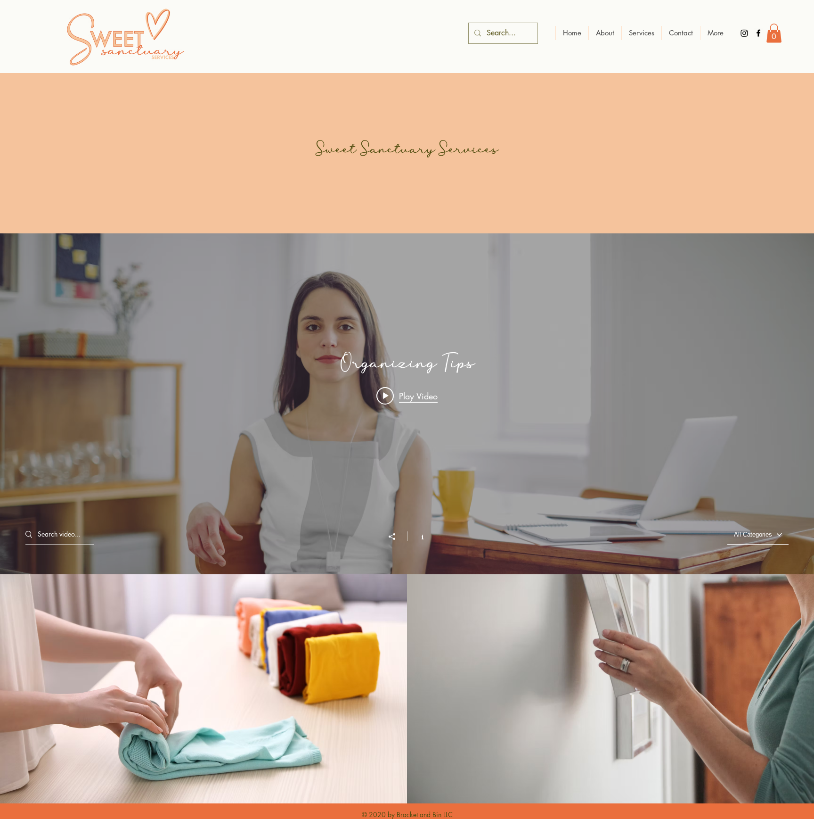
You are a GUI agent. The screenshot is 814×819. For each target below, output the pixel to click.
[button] (774, 33)
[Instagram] (744, 33)
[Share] (396, 536)
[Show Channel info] (417, 536)
